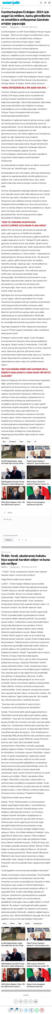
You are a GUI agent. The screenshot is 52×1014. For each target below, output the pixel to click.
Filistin (12, 923)
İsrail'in (27, 923)
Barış (4, 923)
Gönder (8, 540)
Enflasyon (12, 441)
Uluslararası (38, 923)
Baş (4, 441)
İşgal (19, 923)
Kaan (28, 441)
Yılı (35, 441)
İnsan (21, 441)
